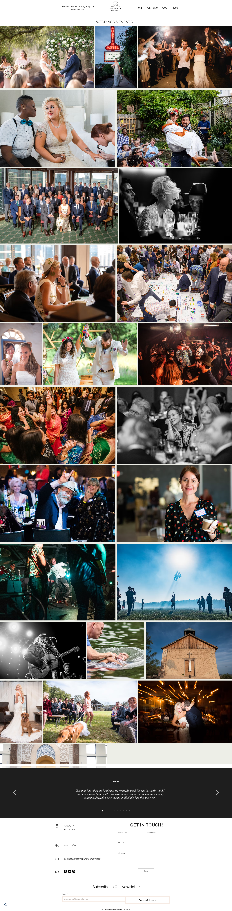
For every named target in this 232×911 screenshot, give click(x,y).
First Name (122, 833)
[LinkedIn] (69, 871)
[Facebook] (65, 871)
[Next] (217, 792)
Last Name (151, 833)
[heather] (108, 810)
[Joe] (102, 810)
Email (120, 843)
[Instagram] (73, 871)
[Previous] (14, 792)
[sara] (111, 810)
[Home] (6, 904)
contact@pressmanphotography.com (77, 6)
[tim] (126, 810)
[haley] (123, 810)
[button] (152, 7)
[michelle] (129, 810)
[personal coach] (114, 810)
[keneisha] (117, 810)
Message (121, 853)
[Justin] (120, 810)
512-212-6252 (77, 9)
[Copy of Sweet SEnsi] (105, 811)
